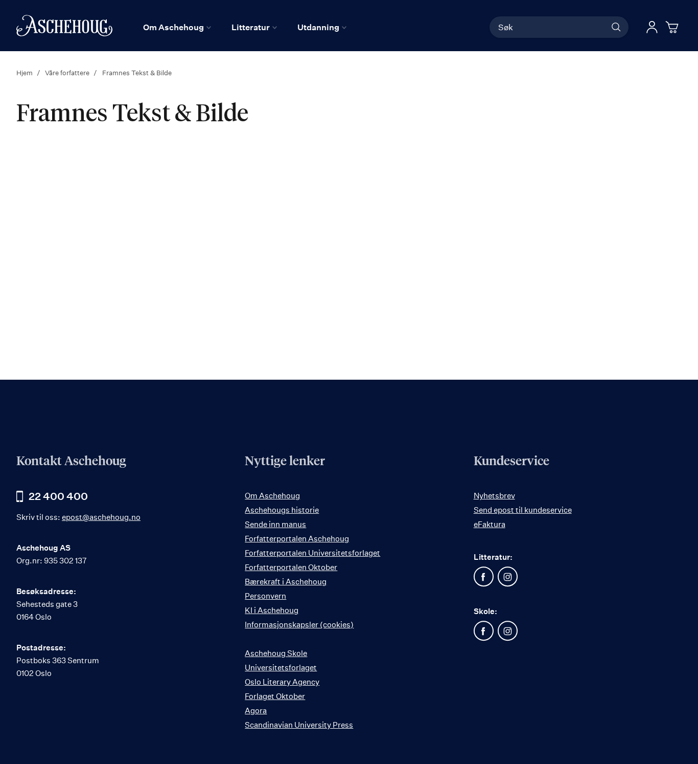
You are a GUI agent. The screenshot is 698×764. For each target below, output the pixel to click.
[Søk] (616, 27)
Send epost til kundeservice (523, 510)
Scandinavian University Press (299, 725)
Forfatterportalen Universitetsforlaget (312, 553)
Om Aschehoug (272, 495)
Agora (256, 710)
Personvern (265, 596)
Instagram (508, 576)
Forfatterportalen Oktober (291, 567)
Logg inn (652, 27)
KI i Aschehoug (271, 610)
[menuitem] (177, 27)
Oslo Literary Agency (282, 682)
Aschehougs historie (282, 510)
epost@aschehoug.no (101, 517)
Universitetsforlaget (281, 667)
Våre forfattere (68, 73)
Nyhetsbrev (494, 495)
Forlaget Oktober (275, 696)
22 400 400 (58, 496)
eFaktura (489, 524)
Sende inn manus (275, 524)
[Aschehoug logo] (64, 25)
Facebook (484, 576)
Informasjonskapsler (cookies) (299, 624)
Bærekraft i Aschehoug (286, 581)
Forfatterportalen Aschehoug (297, 538)
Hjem (25, 73)
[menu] (245, 27)
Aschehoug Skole (276, 653)
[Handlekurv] (673, 27)
